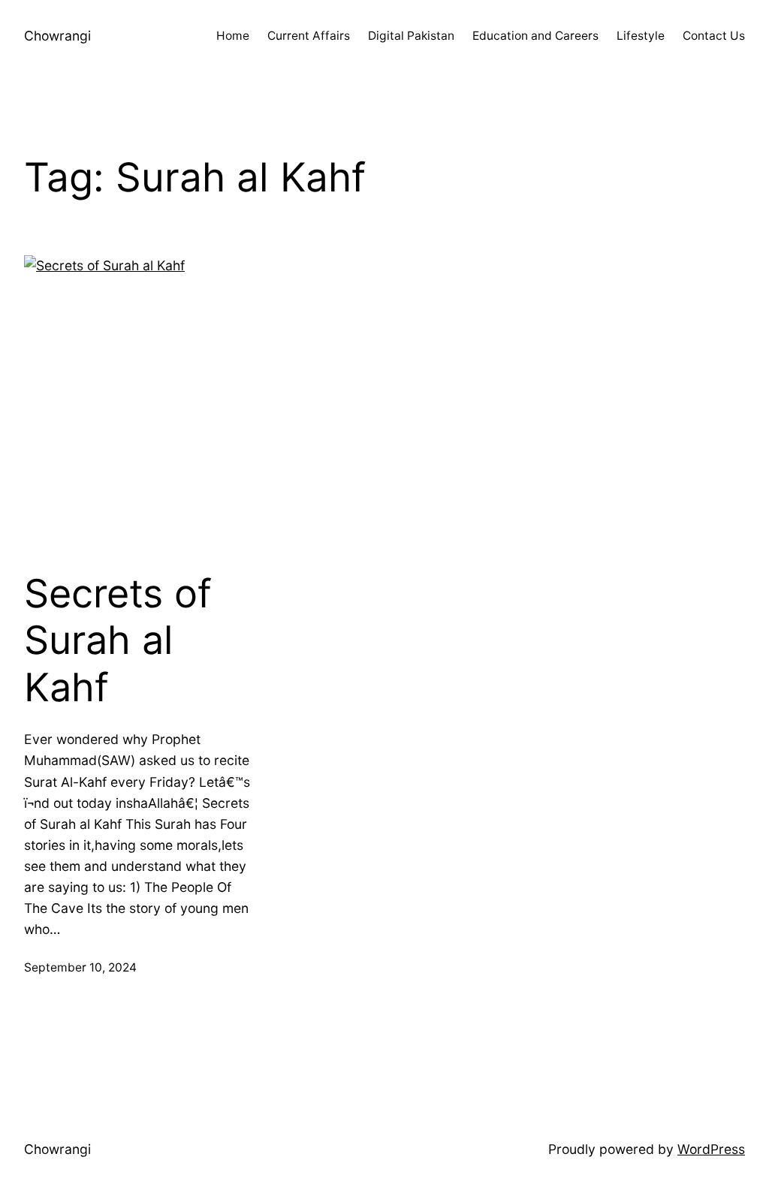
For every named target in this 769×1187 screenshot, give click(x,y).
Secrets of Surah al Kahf (118, 641)
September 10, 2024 (80, 967)
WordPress (711, 1149)
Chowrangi (57, 36)
